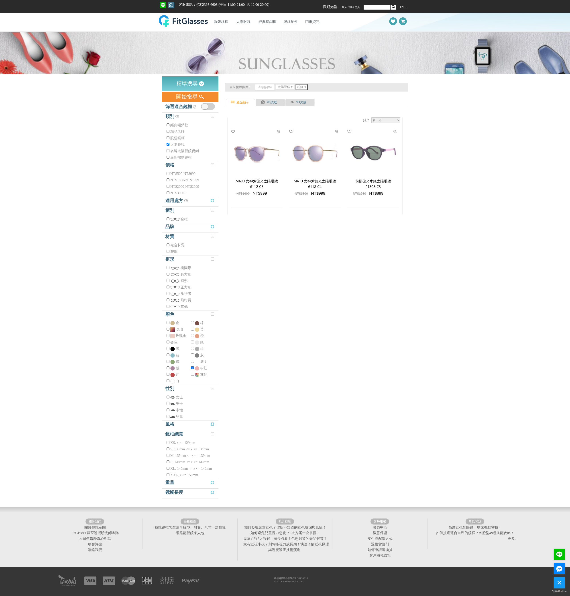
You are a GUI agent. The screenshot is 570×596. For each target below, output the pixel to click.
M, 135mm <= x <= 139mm (190, 455)
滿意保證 (380, 533)
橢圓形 (186, 268)
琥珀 (179, 329)
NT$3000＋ (179, 193)
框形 (169, 259)
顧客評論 (95, 544)
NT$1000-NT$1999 (184, 180)
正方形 (186, 287)
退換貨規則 (380, 544)
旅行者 (186, 294)
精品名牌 (177, 131)
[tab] (240, 102)
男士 (179, 404)
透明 (203, 361)
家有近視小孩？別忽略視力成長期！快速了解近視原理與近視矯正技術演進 (286, 547)
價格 (169, 164)
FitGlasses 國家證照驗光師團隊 (95, 533)
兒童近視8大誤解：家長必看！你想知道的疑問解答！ (285, 539)
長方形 (186, 274)
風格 (169, 424)
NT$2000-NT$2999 (184, 186)
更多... (512, 539)
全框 (184, 219)
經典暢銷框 (267, 22)
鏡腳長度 (174, 492)
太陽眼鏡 (243, 22)
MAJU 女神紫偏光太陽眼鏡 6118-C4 (315, 184)
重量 (169, 482)
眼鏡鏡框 (221, 22)
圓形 (184, 281)
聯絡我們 (95, 550)
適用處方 (174, 200)
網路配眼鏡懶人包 (190, 533)
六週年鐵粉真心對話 (95, 539)
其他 (184, 306)
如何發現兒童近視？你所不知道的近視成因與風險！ (285, 527)
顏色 (169, 314)
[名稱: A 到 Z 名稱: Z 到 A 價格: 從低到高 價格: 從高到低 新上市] (385, 120)
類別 (170, 116)
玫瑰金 (181, 336)
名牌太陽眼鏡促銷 (184, 151)
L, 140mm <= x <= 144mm (189, 462)
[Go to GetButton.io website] (559, 591)
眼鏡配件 (291, 22)
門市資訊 (312, 22)
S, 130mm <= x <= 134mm (189, 449)
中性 (179, 410)
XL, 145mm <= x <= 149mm (191, 468)
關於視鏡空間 (95, 527)
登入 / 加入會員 (351, 7)
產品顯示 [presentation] (242, 102)
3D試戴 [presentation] (301, 102)
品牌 (169, 226)
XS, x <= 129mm (182, 443)
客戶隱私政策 (380, 555)
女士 (179, 397)
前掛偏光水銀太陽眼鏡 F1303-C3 (373, 184)
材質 (169, 236)
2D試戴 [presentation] (272, 102)
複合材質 (177, 245)
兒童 (179, 416)
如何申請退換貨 (380, 550)
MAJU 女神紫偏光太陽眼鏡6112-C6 (257, 184)
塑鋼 (173, 251)
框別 (169, 210)
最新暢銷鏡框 (181, 157)
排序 (366, 120)
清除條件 (264, 87)
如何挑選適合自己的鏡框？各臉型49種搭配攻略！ (475, 533)
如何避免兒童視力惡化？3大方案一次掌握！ (285, 533)
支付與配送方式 (380, 539)
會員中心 (380, 527)
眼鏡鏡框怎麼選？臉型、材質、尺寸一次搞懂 (190, 527)
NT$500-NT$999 (182, 174)
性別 (169, 388)
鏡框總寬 (174, 433)
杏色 (173, 342)
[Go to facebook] (559, 568)
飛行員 (186, 300)
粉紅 (203, 368)
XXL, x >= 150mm (184, 475)
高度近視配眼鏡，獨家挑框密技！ (475, 527)
